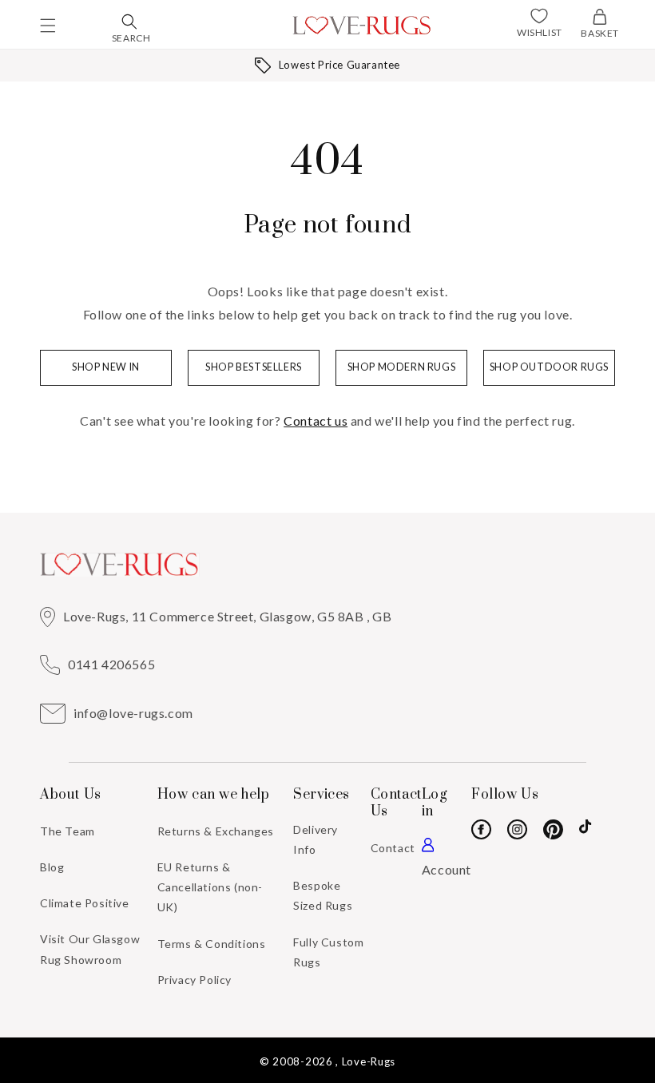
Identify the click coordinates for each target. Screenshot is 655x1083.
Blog (52, 867)
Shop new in (106, 367)
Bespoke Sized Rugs (322, 895)
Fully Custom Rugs (328, 952)
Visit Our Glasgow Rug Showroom (90, 949)
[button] (48, 25)
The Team (67, 831)
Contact (393, 848)
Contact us (315, 420)
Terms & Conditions (211, 943)
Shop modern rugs (401, 367)
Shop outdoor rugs (549, 367)
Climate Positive (84, 903)
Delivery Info (315, 839)
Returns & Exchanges (215, 831)
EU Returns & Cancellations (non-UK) (210, 887)
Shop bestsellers (253, 367)
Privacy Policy (194, 979)
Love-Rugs (368, 1061)
